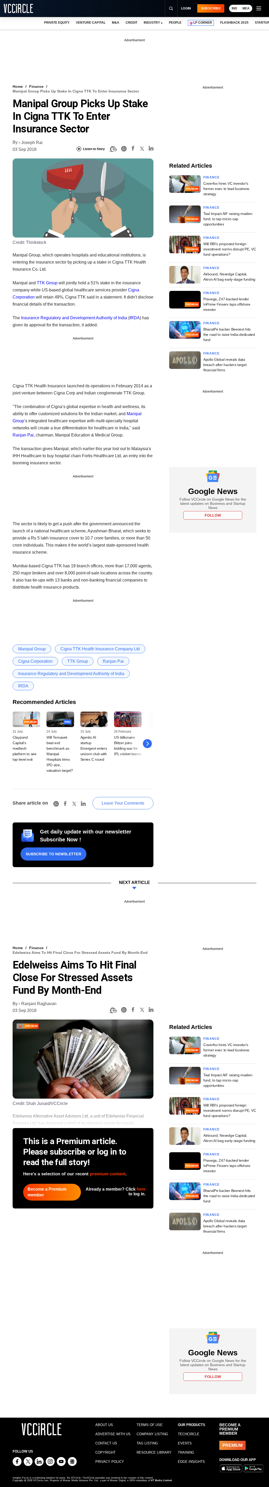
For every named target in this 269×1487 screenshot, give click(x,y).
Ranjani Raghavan (38, 1003)
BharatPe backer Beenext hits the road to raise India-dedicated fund (229, 334)
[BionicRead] (113, 149)
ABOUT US (104, 1425)
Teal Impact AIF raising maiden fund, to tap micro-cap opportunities (227, 219)
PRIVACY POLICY (109, 1462)
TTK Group (47, 283)
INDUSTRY (152, 22)
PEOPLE (175, 22)
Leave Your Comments (123, 803)
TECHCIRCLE (188, 1434)
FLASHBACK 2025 (234, 22)
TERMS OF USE (150, 1425)
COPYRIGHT (105, 1452)
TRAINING (186, 1452)
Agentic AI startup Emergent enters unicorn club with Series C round (93, 748)
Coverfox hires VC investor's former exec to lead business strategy (226, 188)
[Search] (171, 8)
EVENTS (185, 1443)
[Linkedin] (151, 149)
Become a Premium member (47, 1192)
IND (234, 8)
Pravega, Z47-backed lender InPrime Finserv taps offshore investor (226, 304)
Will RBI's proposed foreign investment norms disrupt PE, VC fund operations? (229, 249)
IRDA (135, 318)
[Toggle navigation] (258, 8)
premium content (108, 1173)
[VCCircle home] (18, 8)
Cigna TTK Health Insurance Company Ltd (100, 649)
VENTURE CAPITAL (90, 22)
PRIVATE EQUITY (57, 22)
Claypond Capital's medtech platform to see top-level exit (25, 748)
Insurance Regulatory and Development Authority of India (74, 318)
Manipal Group (32, 649)
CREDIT (131, 22)
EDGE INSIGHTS (191, 1462)
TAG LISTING (147, 1443)
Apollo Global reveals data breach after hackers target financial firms (224, 364)
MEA (246, 8)
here (141, 1189)
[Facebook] (133, 149)
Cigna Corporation (35, 661)
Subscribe (211, 8)
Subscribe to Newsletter (53, 854)
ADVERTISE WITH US (113, 1434)
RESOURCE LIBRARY (154, 1452)
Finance (36, 86)
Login (186, 8)
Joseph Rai (32, 142)
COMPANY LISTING (152, 1434)
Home (18, 86)
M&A (115, 22)
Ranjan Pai (23, 435)
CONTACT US (106, 1443)
